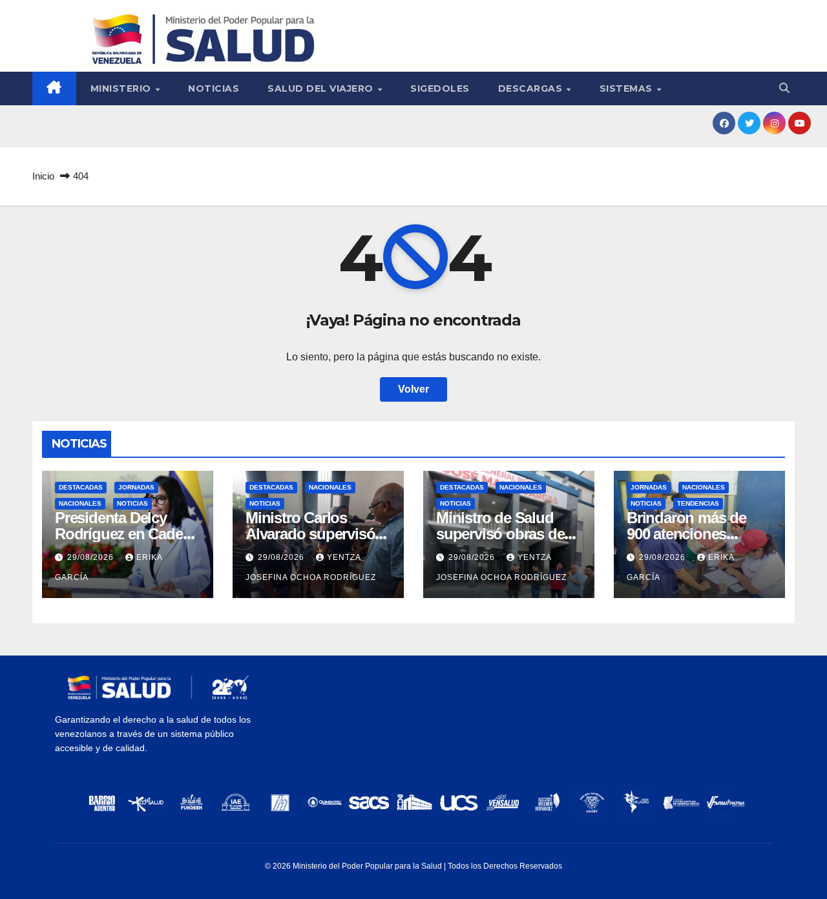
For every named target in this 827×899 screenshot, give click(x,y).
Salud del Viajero (321, 88)
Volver (413, 389)
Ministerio (122, 88)
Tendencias (698, 503)
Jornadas (136, 487)
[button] (784, 88)
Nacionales (80, 503)
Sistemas (628, 88)
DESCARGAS (531, 88)
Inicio (43, 175)
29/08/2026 (91, 557)
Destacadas (81, 487)
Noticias (213, 88)
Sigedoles (440, 88)
